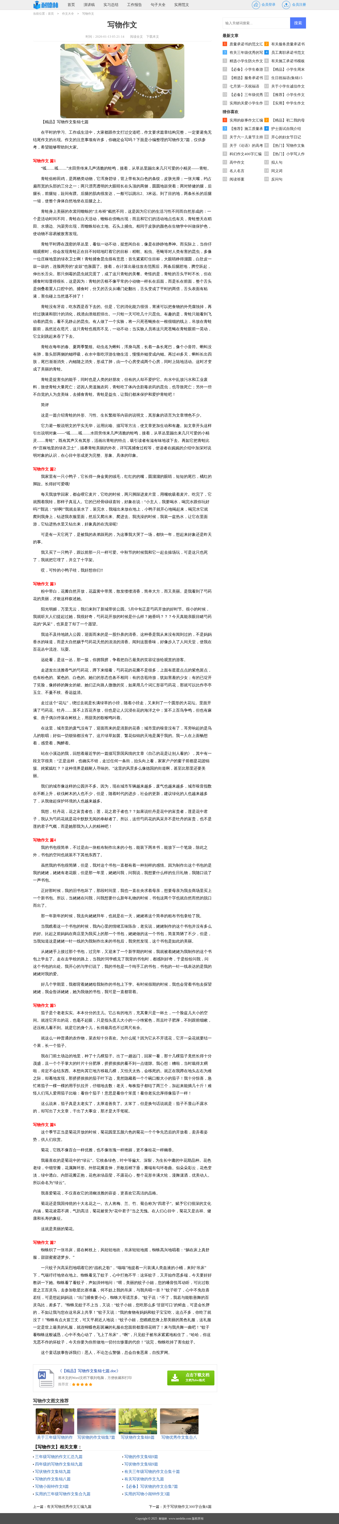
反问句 (276, 179)
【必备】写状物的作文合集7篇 (151, 1486)
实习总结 (110, 5)
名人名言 (237, 171)
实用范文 (181, 5)
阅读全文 (136, 36)
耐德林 (163, 1518)
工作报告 (134, 5)
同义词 (276, 171)
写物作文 (88, 13)
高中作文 (237, 162)
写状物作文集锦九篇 (53, 1471)
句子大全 (158, 5)
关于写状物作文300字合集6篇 (187, 1507)
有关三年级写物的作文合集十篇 (152, 1471)
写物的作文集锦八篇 (53, 1479)
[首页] (46, 5)
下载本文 (152, 36)
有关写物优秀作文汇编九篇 (69, 1507)
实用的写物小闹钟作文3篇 (147, 1494)
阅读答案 (237, 179)
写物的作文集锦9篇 (141, 1457)
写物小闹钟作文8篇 (52, 1486)
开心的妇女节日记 (286, 137)
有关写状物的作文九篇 (144, 1479)
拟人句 (276, 162)
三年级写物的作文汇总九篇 (59, 1457)
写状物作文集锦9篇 (141, 1464)
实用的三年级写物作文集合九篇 (63, 1494)
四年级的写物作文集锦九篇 (59, 1464)
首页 (71, 5)
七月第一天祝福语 (244, 86)
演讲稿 (89, 5)
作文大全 (68, 13)
